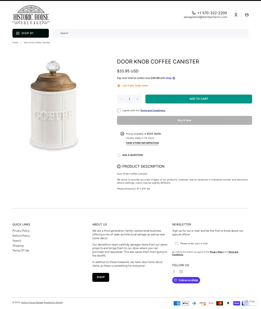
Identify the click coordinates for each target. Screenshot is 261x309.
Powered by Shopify (53, 302)
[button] (247, 15)
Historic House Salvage (32, 302)
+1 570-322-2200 (212, 13)
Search (16, 240)
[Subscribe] (244, 243)
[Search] (55, 33)
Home (15, 42)
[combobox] (150, 33)
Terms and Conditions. (152, 110)
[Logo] (31, 14)
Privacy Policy (21, 230)
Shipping (18, 245)
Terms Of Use (20, 250)
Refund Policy (21, 235)
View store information (142, 143)
